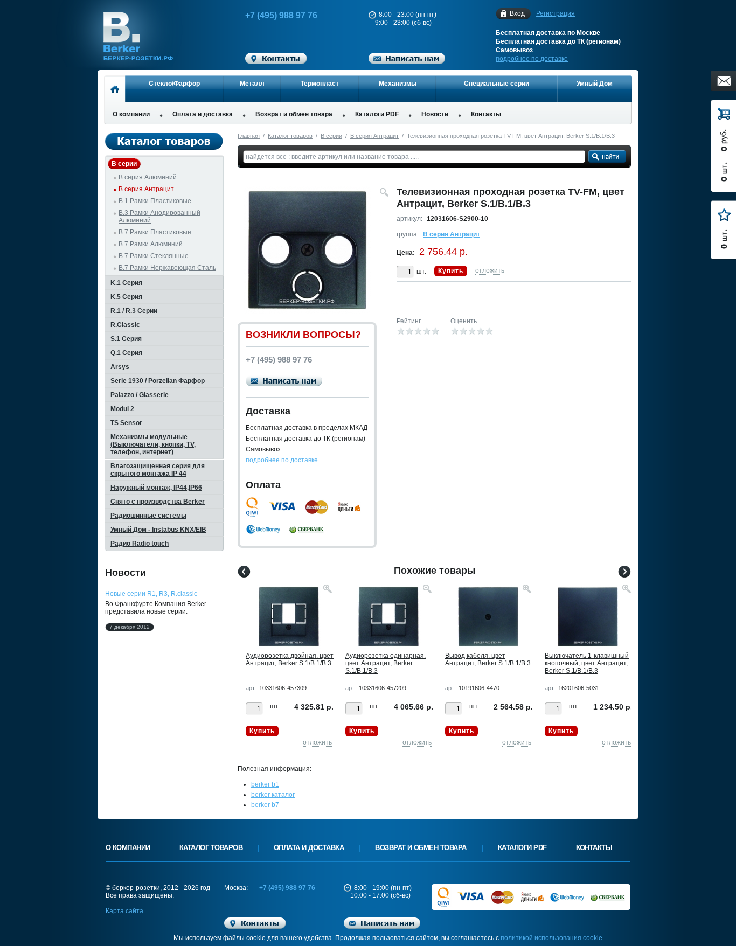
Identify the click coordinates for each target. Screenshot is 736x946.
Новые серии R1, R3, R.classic (151, 593)
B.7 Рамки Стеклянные (154, 256)
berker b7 (265, 805)
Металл (252, 83)
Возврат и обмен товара (293, 114)
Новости (434, 114)
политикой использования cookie (551, 938)
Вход (517, 13)
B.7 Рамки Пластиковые (155, 232)
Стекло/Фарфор (174, 83)
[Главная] (114, 88)
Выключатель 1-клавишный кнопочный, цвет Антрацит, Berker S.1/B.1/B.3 (587, 663)
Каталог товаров (290, 136)
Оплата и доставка (202, 114)
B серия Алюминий (148, 177)
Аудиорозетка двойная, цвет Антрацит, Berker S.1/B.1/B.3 (290, 659)
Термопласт (320, 83)
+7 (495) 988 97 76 (281, 15)
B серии (331, 136)
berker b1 (265, 784)
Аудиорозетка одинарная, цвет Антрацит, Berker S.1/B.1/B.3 (385, 663)
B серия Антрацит (374, 136)
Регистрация (555, 13)
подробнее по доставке (532, 58)
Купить (450, 271)
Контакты (486, 114)
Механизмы (397, 83)
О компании (131, 114)
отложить (489, 270)
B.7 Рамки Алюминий (151, 244)
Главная (249, 136)
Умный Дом (595, 83)
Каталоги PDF (377, 114)
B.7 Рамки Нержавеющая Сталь (167, 268)
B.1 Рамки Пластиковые (155, 201)
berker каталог (273, 794)
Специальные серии (496, 83)
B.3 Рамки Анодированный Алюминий (159, 216)
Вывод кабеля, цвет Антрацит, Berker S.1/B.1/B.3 (488, 659)
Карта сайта (124, 911)
